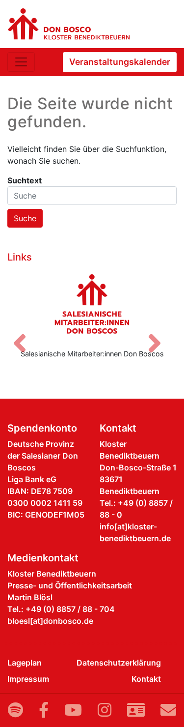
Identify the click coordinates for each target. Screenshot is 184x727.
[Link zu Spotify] (15, 710)
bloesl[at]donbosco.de (50, 621)
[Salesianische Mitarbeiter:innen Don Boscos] (92, 304)
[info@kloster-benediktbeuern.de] (168, 710)
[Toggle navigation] (21, 62)
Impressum (28, 679)
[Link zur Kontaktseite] (136, 710)
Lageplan (24, 663)
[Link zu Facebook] (44, 710)
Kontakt (146, 679)
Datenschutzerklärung (119, 663)
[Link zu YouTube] (73, 710)
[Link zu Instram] (104, 710)
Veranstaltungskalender (119, 62)
